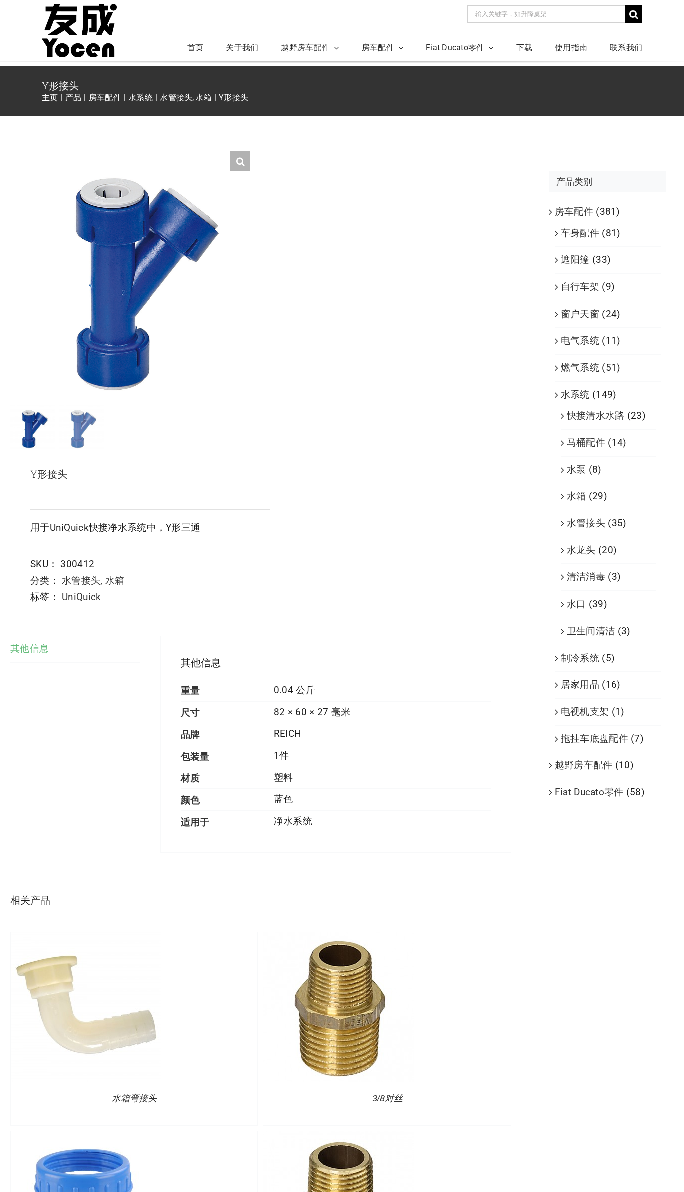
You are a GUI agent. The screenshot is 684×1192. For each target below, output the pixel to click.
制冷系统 (580, 658)
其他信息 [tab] (29, 648)
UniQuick (81, 597)
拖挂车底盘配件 (594, 738)
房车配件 (574, 211)
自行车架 (580, 286)
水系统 (575, 394)
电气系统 (580, 340)
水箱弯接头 (134, 1098)
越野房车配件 (584, 765)
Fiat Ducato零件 (589, 792)
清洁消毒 (586, 576)
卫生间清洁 (591, 631)
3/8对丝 (387, 1098)
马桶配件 (586, 442)
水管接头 (81, 580)
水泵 (576, 469)
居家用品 (580, 684)
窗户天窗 (580, 314)
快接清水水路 (596, 415)
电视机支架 (585, 711)
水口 (576, 604)
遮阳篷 (575, 259)
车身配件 (580, 233)
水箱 (115, 580)
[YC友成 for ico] (79, 8)
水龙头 (581, 550)
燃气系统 (580, 367)
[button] (240, 161)
